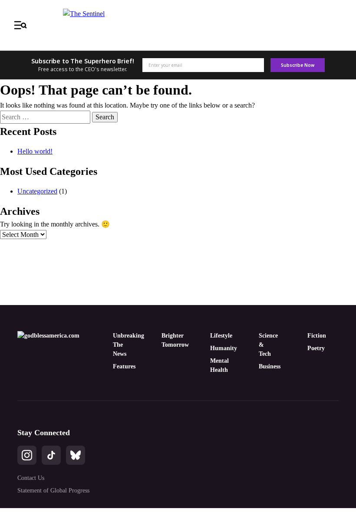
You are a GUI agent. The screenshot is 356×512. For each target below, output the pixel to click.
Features (120, 366)
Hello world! (35, 151)
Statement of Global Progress (53, 490)
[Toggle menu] (20, 25)
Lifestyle (217, 335)
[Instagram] (26, 455)
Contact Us (30, 478)
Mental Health (217, 365)
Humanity (217, 348)
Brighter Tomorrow (168, 340)
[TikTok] (51, 455)
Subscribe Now (297, 65)
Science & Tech (266, 344)
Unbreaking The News (120, 344)
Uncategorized (37, 191)
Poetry (314, 348)
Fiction (314, 335)
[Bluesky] (75, 455)
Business (266, 366)
